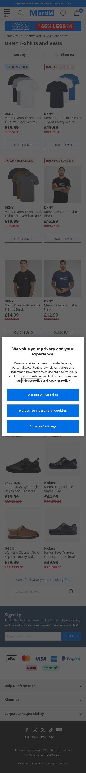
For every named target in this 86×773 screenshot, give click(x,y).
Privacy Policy (32, 380)
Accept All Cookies (43, 395)
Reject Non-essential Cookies (43, 410)
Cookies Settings (43, 426)
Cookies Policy (59, 380)
